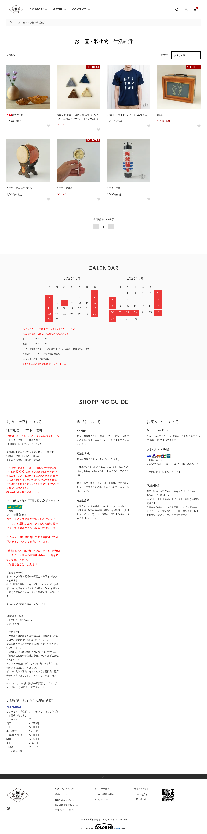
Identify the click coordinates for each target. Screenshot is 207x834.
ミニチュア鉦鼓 (64, 188)
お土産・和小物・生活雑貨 (31, 22)
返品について (61, 794)
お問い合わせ (140, 799)
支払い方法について (64, 800)
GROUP (58, 9)
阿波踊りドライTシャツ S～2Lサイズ (127, 115)
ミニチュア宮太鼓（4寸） (19, 188)
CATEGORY (36, 9)
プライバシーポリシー (65, 810)
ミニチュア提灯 (115, 188)
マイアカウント (141, 789)
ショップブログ (102, 789)
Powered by (86, 828)
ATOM (104, 800)
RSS (97, 800)
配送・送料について (64, 789)
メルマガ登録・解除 (104, 794)
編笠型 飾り (19, 115)
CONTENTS (79, 9)
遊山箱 (160, 115)
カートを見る (141, 794)
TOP (11, 22)
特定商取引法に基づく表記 (67, 805)
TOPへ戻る (103, 776)
